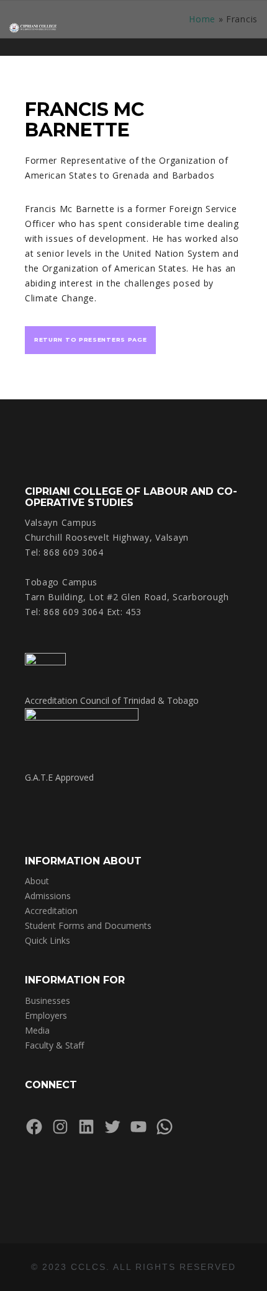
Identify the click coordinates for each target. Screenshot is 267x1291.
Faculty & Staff (54, 1045)
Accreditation (51, 910)
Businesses (47, 1000)
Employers (46, 1015)
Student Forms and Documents (88, 925)
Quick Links (47, 940)
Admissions (48, 896)
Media (37, 1030)
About (37, 881)
